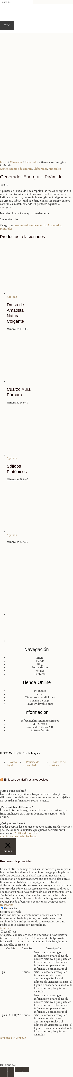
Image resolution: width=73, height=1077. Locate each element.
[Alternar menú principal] (7, 25)
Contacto (39, 674)
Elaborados (31, 162)
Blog (40, 664)
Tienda (40, 661)
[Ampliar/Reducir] (3, 1069)
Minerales (16, 162)
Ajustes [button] (21, 836)
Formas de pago (40, 700)
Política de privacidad (31, 763)
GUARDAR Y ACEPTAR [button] (13, 1038)
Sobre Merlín (40, 667)
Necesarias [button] (6, 905)
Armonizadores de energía (16, 169)
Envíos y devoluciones (39, 704)
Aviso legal (12, 763)
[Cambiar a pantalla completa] (10, 1069)
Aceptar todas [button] (8, 836)
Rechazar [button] (31, 836)
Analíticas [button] (6, 928)
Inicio (3, 162)
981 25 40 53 (40, 724)
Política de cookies (57, 763)
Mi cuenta (40, 691)
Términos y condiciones (40, 697)
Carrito (40, 694)
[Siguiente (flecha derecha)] (10, 1074)
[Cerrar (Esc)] (25, 1069)
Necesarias (10, 908)
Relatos (39, 670)
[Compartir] (18, 1069)
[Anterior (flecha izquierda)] (3, 1074)
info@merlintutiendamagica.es (40, 720)
